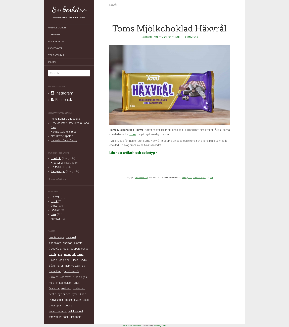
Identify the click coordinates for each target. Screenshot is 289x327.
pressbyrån (55, 305)
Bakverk (55, 197)
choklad (67, 243)
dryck (203, 177)
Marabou (54, 288)
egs (60, 254)
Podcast (52, 62)
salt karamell (75, 311)
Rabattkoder (55, 48)
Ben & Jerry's (56, 237)
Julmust (53, 277)
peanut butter (73, 299)
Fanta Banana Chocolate (65, 118)
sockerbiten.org (141, 177)
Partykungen (58, 171)
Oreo (83, 294)
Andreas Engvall (171, 37)
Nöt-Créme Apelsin (62, 136)
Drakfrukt (56, 158)
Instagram (63, 93)
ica (83, 265)
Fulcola (53, 260)
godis (183, 177)
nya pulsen (64, 294)
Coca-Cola (55, 248)
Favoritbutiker (56, 41)
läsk (211, 177)
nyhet (75, 294)
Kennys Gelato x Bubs (63, 131)
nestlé (52, 294)
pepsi (86, 299)
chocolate (55, 243)
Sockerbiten (69, 9)
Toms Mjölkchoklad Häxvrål (169, 28)
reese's (68, 305)
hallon (60, 265)
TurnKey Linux (160, 325)
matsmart (79, 288)
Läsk (53, 214)
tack (66, 316)
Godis (54, 210)
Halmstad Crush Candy (64, 140)
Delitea (55, 167)
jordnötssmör (71, 271)
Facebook (63, 99)
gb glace (64, 260)
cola (66, 248)
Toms (132, 134)
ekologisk (70, 254)
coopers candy (79, 248)
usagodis (75, 316)
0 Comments (191, 37)
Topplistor (54, 34)
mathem (66, 288)
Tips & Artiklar (56, 55)
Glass (54, 205)
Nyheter (55, 218)
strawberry (55, 316)
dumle (52, 254)
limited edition (64, 282)
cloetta (78, 243)
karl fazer (65, 277)
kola (51, 282)
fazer (80, 254)
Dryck (54, 201)
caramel (71, 237)
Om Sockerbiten (57, 28)
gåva (52, 265)
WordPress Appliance (132, 325)
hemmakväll (72, 265)
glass (189, 177)
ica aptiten (55, 271)
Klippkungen (58, 162)
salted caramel (58, 311)
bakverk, (197, 177)
